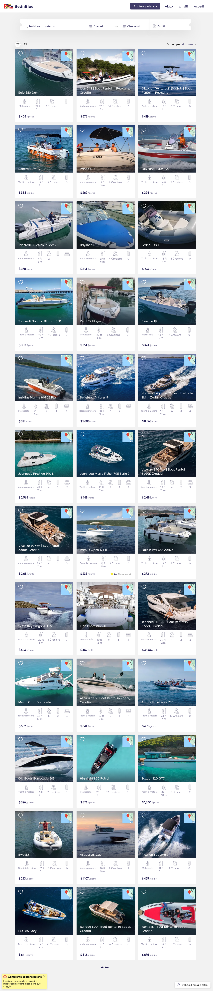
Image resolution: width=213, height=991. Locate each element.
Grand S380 (150, 245)
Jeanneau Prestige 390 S (36, 474)
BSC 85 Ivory (27, 931)
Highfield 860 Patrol (94, 778)
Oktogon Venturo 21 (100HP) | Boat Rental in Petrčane (166, 90)
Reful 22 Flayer (90, 321)
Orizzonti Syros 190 (155, 169)
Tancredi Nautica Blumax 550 (39, 321)
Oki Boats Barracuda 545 (36, 778)
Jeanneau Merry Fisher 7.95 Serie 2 (104, 474)
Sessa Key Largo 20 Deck (36, 626)
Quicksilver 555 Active (157, 550)
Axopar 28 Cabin (92, 855)
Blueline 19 (149, 321)
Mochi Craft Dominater (35, 702)
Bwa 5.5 (23, 855)
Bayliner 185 (88, 245)
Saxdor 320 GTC (153, 778)
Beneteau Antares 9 (94, 397)
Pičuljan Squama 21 (155, 855)
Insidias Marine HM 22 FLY (37, 397)
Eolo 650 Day (28, 93)
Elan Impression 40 (93, 626)
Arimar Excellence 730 (157, 702)
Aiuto (169, 6)
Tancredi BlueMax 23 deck (37, 245)
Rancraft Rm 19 (29, 169)
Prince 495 (87, 169)
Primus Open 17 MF (94, 550)
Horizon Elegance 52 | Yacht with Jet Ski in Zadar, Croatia (167, 395)
